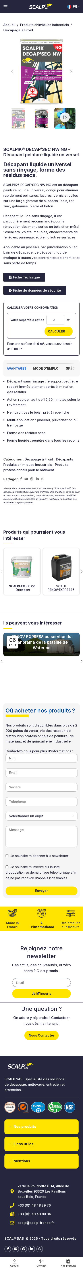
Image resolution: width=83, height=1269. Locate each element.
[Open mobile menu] (5, 6)
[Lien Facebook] (21, 479)
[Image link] (9, 1107)
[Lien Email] (26, 479)
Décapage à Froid (39, 459)
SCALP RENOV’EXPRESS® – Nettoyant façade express (61, 591)
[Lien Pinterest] (32, 479)
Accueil (9, 25)
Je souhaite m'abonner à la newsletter (39, 856)
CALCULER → (58, 331)
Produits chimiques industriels (44, 25)
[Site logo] (41, 6)
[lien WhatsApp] (42, 479)
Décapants (64, 459)
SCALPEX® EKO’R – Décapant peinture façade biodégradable (22, 591)
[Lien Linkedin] (37, 479)
